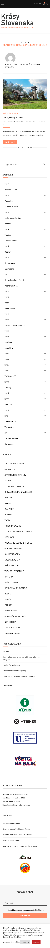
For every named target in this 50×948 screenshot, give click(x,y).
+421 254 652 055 (17, 798)
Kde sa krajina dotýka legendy (14, 671)
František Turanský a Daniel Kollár (22, 66)
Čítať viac (8, 142)
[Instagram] (37, 6)
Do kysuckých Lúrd (13, 117)
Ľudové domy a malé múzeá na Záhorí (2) (19, 676)
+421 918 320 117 (16, 801)
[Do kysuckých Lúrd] (25, 94)
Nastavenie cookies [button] (11, 942)
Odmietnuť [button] (25, 942)
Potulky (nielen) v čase (11, 665)
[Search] (47, 4)
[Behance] (40, 6)
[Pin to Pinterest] (28, 147)
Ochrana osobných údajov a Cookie (16, 829)
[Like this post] (19, 147)
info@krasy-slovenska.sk (19, 805)
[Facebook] (34, 6)
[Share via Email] (31, 147)
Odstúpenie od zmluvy (12, 840)
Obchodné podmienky (11, 823)
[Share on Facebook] (22, 147)
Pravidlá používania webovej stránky (17, 834)
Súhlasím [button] (36, 942)
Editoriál (6, 651)
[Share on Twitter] (25, 147)
